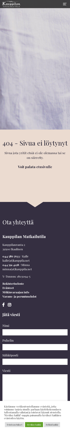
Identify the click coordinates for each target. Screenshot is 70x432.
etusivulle (44, 166)
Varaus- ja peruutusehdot (19, 296)
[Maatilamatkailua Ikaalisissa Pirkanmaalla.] (10, 4)
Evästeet (8, 288)
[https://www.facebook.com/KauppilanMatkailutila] (3, 304)
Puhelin (8, 340)
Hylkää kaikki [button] (52, 424)
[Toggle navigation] (65, 4)
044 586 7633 (11, 256)
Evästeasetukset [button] (14, 424)
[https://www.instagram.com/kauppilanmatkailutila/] (9, 304)
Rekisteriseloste (13, 283)
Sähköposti (10, 355)
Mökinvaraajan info (15, 292)
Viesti (6, 370)
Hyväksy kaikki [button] (34, 424)
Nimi (5, 325)
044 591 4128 (10, 265)
